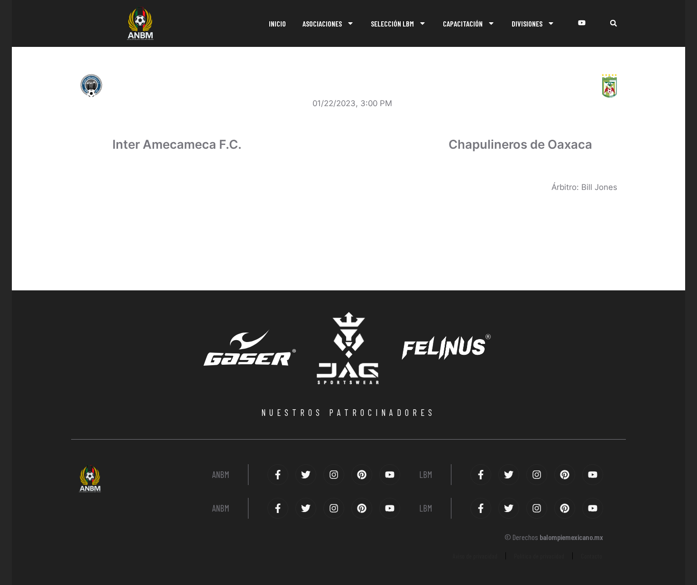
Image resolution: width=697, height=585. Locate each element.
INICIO (277, 23)
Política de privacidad (539, 556)
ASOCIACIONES (322, 23)
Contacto (591, 556)
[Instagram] (333, 474)
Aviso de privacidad (475, 556)
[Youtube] (389, 474)
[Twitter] (305, 474)
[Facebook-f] (277, 474)
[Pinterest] (361, 474)
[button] (613, 23)
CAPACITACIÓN (463, 23)
